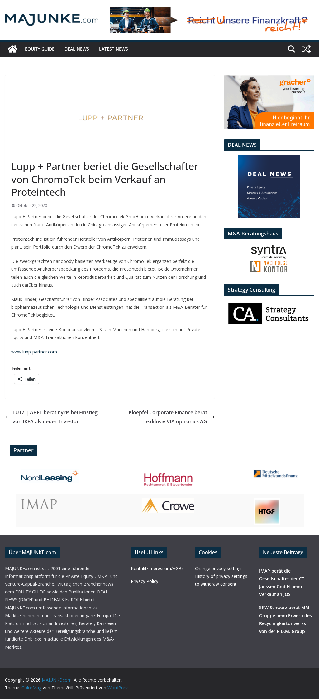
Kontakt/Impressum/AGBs (157, 568)
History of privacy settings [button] (221, 576)
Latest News (113, 49)
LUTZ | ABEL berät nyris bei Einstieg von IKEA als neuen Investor (55, 417)
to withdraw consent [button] (215, 584)
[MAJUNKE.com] (12, 49)
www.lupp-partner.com (34, 352)
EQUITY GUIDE (40, 49)
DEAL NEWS (76, 49)
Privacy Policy (144, 581)
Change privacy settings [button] (219, 568)
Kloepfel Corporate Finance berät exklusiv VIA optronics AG (168, 417)
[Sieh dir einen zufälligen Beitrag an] (306, 49)
